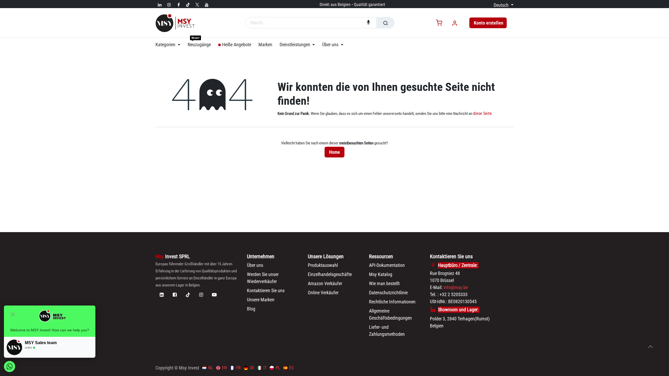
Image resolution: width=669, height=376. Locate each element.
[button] (650, 346)
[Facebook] (178, 5)
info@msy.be (455, 287)
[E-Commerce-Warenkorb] (439, 23)
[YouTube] (207, 5)
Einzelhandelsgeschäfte (330, 274)
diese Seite (482, 113)
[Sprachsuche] (368, 22)
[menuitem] (169, 45)
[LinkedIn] (159, 5)
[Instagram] (169, 5)
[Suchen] (385, 22)
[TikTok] (188, 5)
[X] (197, 5)
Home (334, 152)
